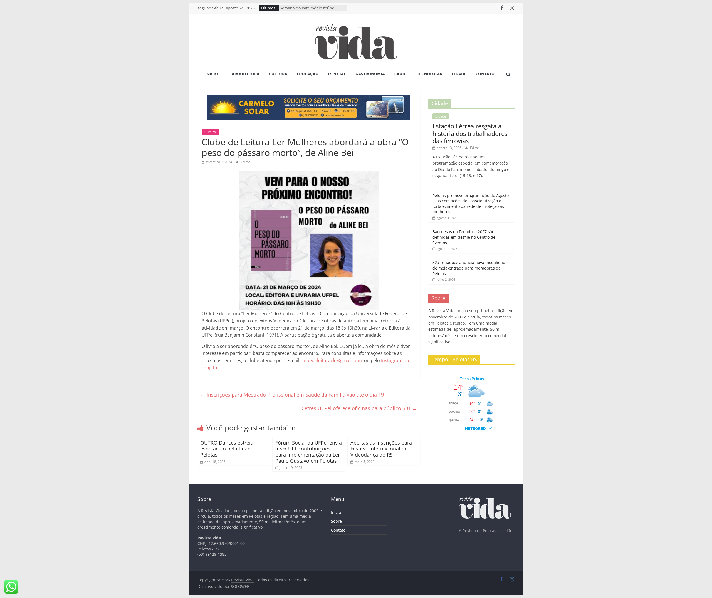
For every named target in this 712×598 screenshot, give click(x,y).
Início (211, 73)
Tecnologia (429, 73)
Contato (485, 73)
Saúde (400, 73)
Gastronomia (370, 73)
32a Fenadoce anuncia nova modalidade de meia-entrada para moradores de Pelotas (470, 268)
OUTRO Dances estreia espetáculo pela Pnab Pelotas (226, 448)
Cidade (459, 73)
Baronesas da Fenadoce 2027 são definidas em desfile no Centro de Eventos (463, 237)
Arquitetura (245, 73)
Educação (307, 73)
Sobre (336, 521)
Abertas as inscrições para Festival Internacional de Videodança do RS (381, 448)
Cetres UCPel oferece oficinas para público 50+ (359, 408)
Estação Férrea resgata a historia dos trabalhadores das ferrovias (469, 133)
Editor (245, 162)
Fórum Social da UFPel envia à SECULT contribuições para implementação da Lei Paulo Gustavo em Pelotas (308, 451)
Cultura (278, 73)
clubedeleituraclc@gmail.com (331, 360)
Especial (337, 73)
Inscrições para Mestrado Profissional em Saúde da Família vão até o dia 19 (292, 394)
